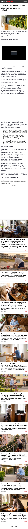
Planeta (7, 2)
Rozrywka (25, 250)
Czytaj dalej (14, 526)
